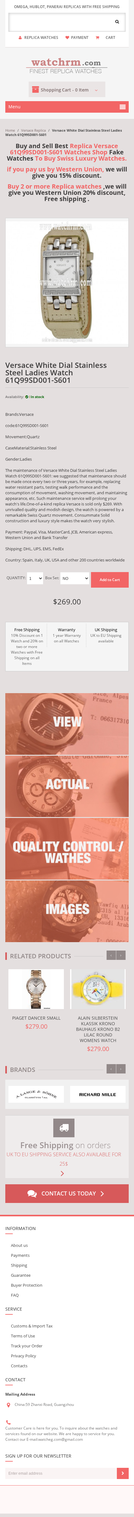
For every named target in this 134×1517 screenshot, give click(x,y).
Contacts (19, 1366)
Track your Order (26, 1346)
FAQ (15, 1295)
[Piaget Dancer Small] (36, 989)
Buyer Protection (26, 1285)
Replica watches (41, 37)
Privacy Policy (23, 1356)
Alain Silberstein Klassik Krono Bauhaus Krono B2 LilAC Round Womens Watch (98, 1029)
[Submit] (123, 1473)
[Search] (117, 21)
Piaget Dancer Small (36, 1018)
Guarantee (21, 1275)
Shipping (19, 1265)
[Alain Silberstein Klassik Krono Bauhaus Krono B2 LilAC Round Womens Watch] (98, 989)
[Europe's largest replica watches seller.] (67, 65)
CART (110, 37)
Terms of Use (23, 1336)
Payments (20, 1255)
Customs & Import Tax (32, 1326)
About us (19, 1245)
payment (80, 37)
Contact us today (69, 1193)
